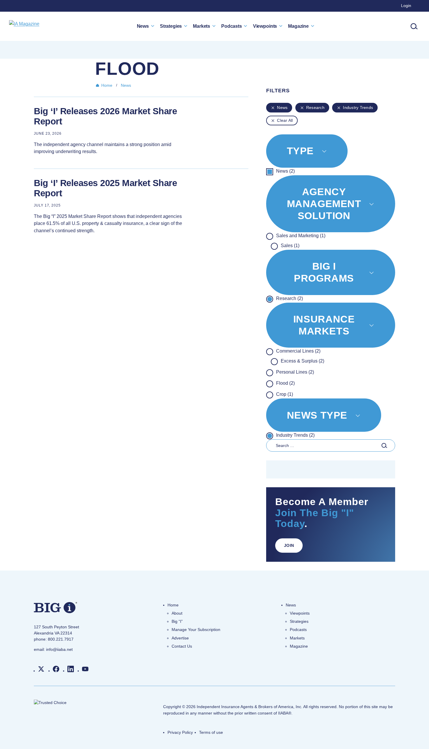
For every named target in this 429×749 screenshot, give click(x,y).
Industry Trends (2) (295, 435)
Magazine (298, 26)
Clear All (285, 120)
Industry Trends (358, 107)
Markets (201, 26)
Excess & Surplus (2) (302, 360)
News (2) (285, 171)
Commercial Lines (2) (298, 351)
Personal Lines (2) (295, 372)
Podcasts (231, 26)
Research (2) (289, 298)
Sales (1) (290, 245)
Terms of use (211, 732)
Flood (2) (285, 383)
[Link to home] (24, 26)
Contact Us (182, 646)
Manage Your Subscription (196, 629)
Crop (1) (284, 394)
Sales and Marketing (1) (300, 235)
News (143, 26)
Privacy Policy (180, 732)
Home (106, 85)
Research (315, 107)
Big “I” (177, 621)
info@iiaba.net (59, 649)
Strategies (171, 26)
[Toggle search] (414, 26)
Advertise (180, 638)
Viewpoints (265, 26)
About (177, 613)
